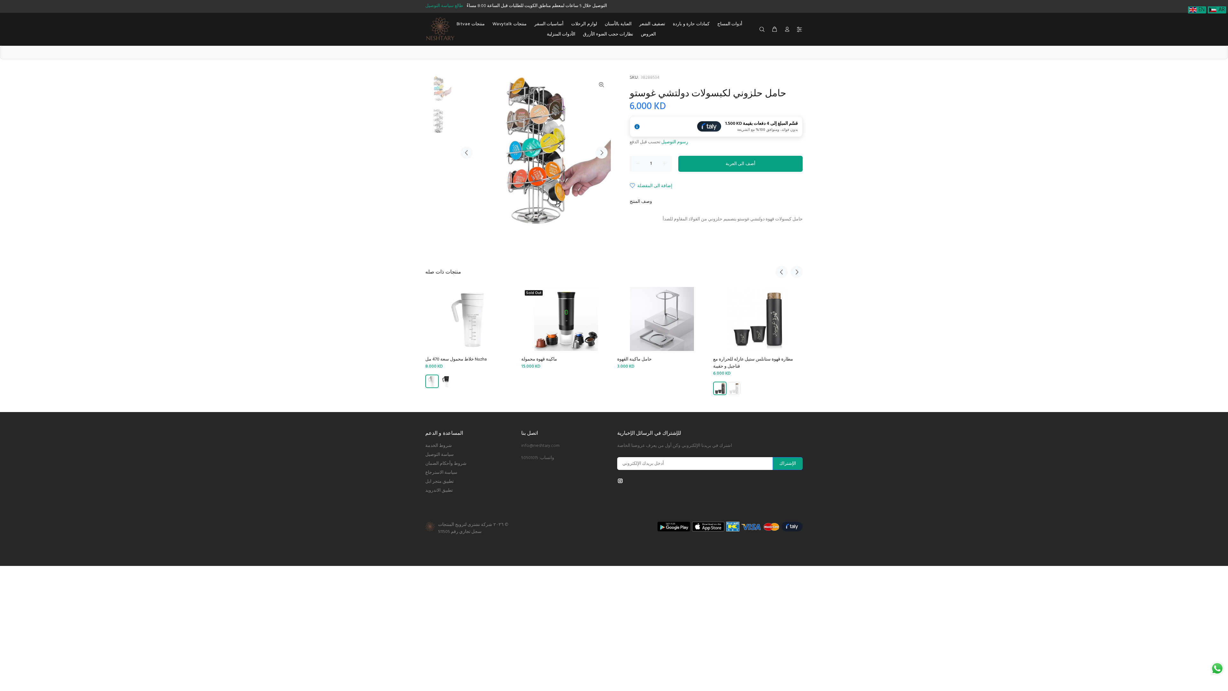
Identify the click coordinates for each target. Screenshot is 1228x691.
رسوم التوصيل (674, 142)
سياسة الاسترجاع (441, 472)
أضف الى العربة (740, 164)
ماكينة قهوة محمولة (539, 359)
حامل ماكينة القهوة (634, 359)
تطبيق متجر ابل (439, 481)
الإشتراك (787, 463)
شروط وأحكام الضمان (446, 463)
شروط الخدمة (438, 445)
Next (601, 153)
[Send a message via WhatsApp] (1217, 668)
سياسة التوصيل (439, 454)
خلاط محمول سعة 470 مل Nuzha (456, 359)
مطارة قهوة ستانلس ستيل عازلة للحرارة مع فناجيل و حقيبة (753, 363)
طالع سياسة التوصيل (444, 6)
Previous (466, 153)
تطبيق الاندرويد (439, 490)
